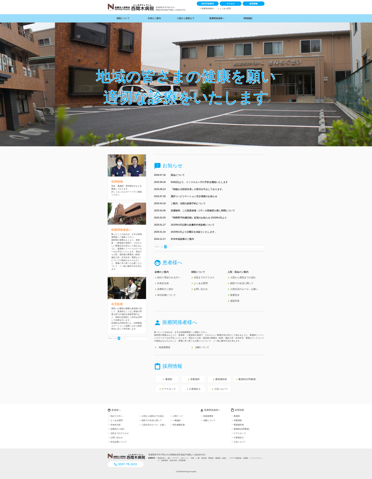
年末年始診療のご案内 (182, 239)
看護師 (167, 379)
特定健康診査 (179, 424)
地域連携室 (164, 347)
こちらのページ (126, 192)
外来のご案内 (154, 18)
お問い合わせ (201, 289)
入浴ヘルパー (219, 389)
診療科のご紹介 (165, 289)
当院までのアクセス (204, 277)
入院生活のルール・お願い (244, 289)
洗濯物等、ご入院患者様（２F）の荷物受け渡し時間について (203, 210)
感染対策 (234, 301)
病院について (123, 18)
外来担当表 (163, 283)
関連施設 (248, 18)
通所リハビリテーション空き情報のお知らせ (194, 196)
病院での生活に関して (241, 283)
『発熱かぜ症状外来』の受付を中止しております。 (197, 189)
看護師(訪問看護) (245, 379)
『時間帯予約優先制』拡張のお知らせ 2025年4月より (199, 217)
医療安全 (234, 295)
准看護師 (193, 379)
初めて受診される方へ (168, 277)
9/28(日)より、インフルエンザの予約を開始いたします (199, 182)
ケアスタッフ (167, 389)
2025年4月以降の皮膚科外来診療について (192, 225)
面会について (178, 175)
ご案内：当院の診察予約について (188, 203)
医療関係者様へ (208, 8)
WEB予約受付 (207, 3)
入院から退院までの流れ (243, 277)
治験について (202, 347)
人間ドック (178, 416)
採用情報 (254, 3)
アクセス (231, 3)
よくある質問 (225, 8)
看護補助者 (219, 379)
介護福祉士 (193, 389)
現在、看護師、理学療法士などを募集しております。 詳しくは (126, 189)
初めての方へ (116, 416)
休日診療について (166, 295)
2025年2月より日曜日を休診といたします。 (194, 232)
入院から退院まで (185, 18)
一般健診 (177, 420)
